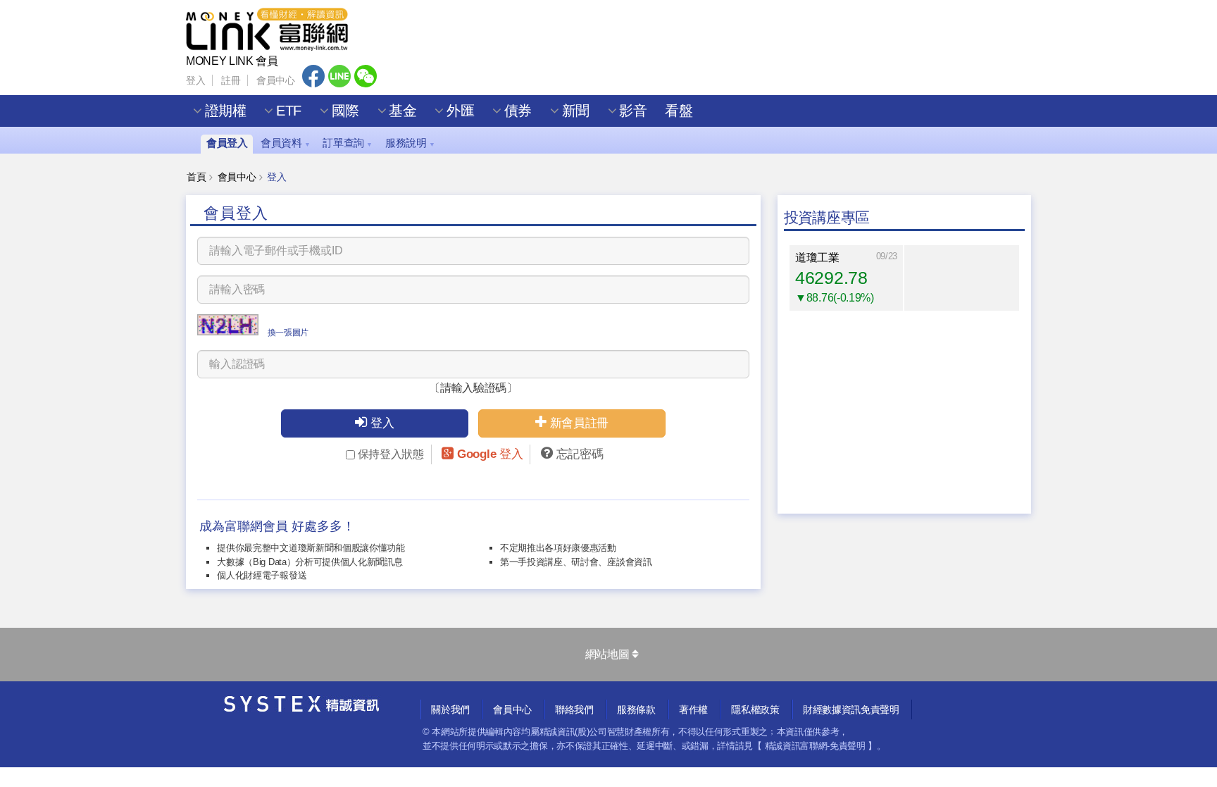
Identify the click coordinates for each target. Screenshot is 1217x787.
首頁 (196, 176)
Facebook (313, 76)
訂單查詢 (347, 143)
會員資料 (285, 143)
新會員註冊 (579, 423)
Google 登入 (490, 454)
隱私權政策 (755, 709)
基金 (402, 110)
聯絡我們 (574, 709)
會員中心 (275, 80)
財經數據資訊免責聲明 (851, 709)
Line (339, 76)
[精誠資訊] (301, 707)
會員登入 (227, 143)
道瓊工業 (817, 258)
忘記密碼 (580, 454)
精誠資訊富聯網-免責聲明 (815, 745)
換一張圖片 (288, 332)
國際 (345, 110)
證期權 (225, 110)
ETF (288, 110)
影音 (633, 110)
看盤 (678, 110)
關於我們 (450, 709)
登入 (195, 80)
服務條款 (636, 709)
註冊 (230, 80)
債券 (518, 110)
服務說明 (410, 143)
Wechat (365, 76)
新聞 (575, 110)
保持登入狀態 (391, 454)
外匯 (460, 110)
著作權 (693, 709)
